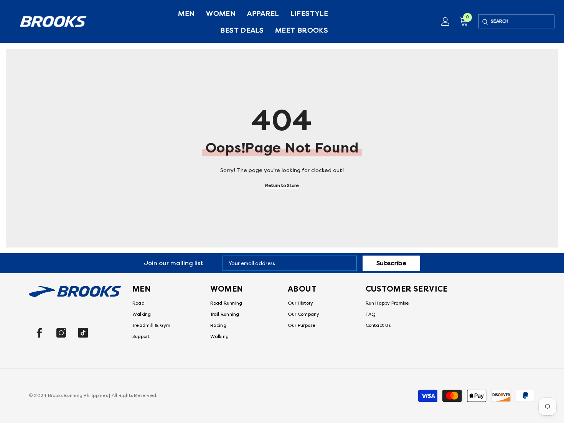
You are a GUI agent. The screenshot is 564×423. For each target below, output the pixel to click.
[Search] (484, 21)
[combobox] (522, 21)
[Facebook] (39, 332)
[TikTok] (83, 332)
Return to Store (282, 186)
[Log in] (445, 21)
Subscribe (391, 263)
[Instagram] (61, 332)
